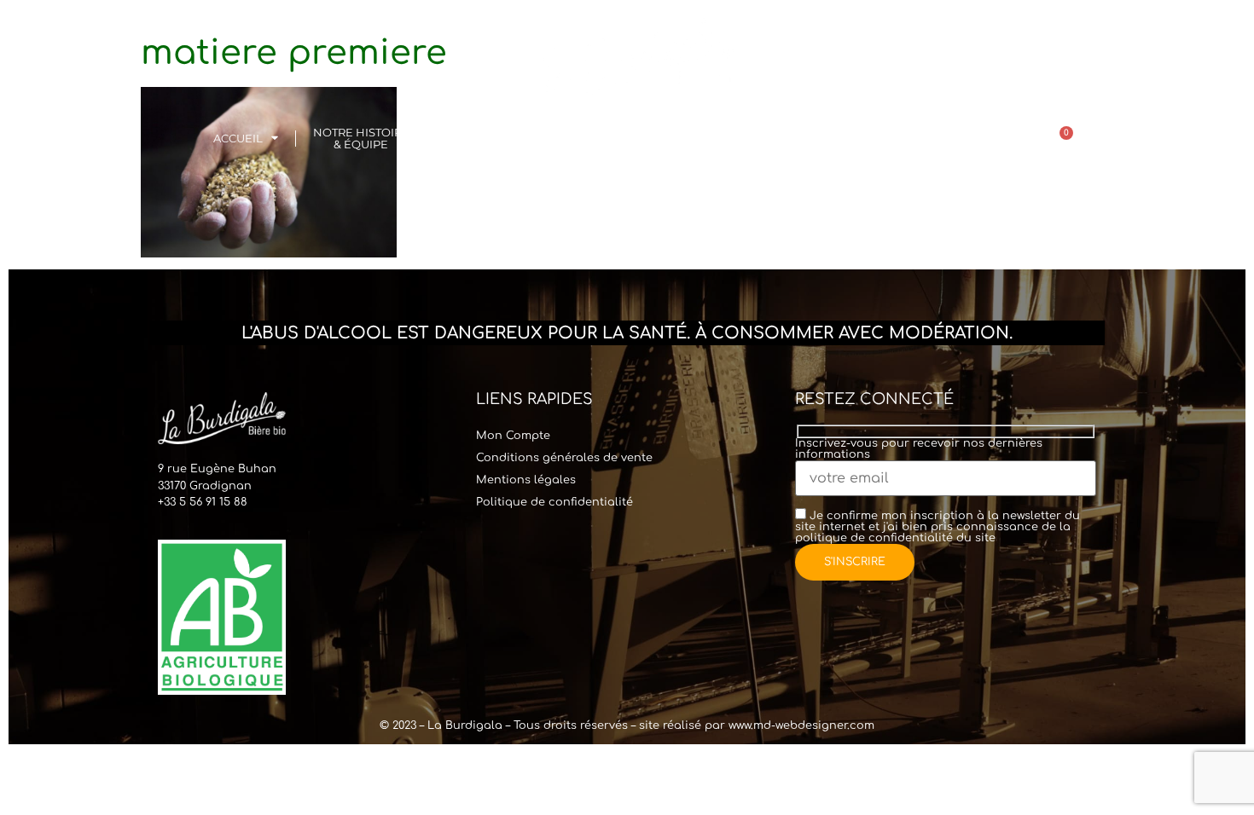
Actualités (950, 138)
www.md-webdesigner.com (801, 725)
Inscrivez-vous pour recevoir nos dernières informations (918, 449)
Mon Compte (513, 436)
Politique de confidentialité (554, 502)
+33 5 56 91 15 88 (202, 502)
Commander (688, 138)
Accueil (238, 138)
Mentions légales (526, 480)
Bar (601, 138)
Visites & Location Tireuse (499, 138)
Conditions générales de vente (564, 458)
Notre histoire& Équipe (361, 138)
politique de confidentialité (874, 538)
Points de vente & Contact (829, 138)
